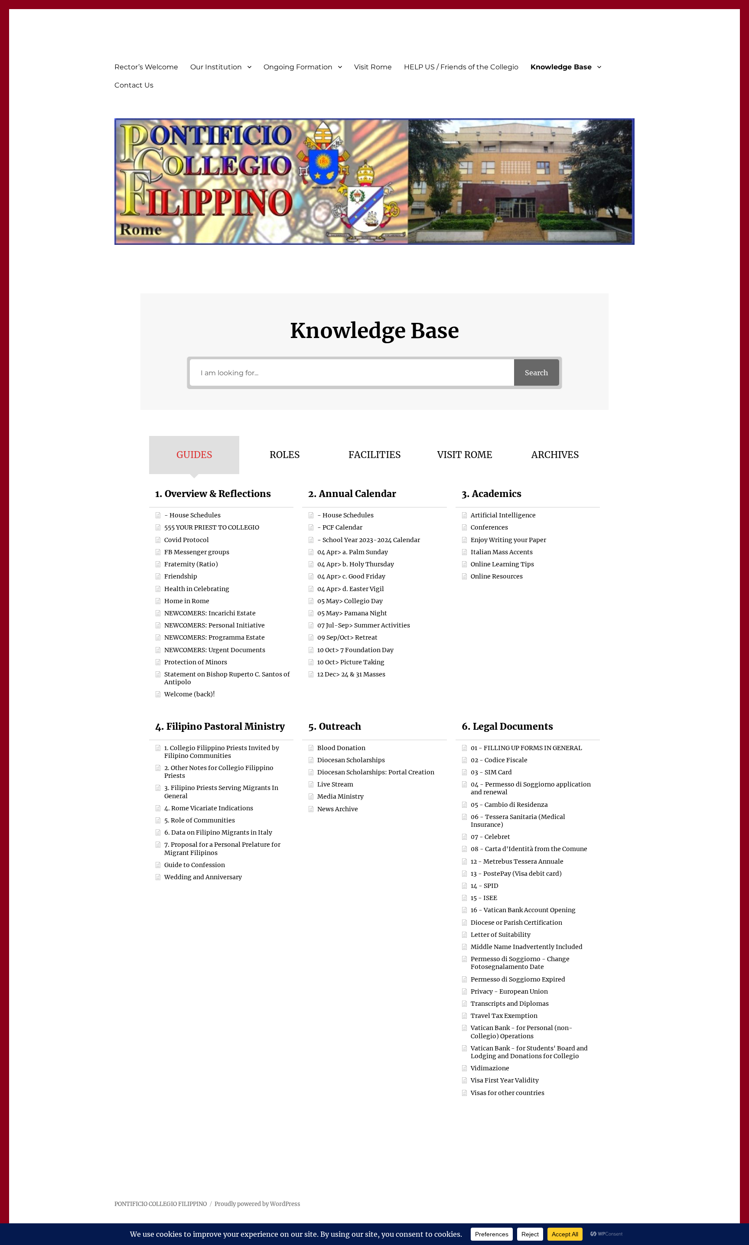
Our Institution (216, 67)
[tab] (194, 455)
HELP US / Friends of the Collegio (461, 67)
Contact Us (133, 85)
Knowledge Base (561, 67)
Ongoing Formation (298, 67)
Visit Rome (373, 67)
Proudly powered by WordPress (257, 1204)
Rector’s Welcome (146, 67)
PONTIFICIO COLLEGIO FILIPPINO (160, 1204)
